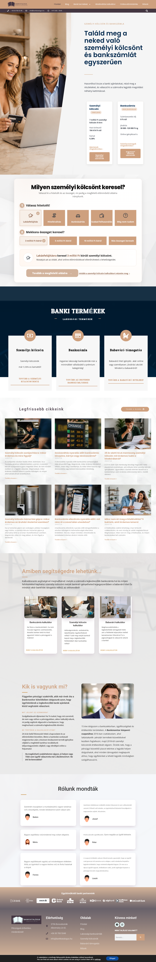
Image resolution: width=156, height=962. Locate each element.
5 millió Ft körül (63, 240)
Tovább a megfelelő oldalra (52, 273)
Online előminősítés (129, 4)
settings (98, 959)
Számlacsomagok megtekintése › (128, 145)
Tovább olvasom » (11, 478)
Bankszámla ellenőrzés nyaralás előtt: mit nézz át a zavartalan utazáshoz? (77, 520)
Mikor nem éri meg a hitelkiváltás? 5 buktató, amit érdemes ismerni (124, 520)
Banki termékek (81, 4)
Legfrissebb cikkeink (41, 409)
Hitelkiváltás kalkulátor (105, 4)
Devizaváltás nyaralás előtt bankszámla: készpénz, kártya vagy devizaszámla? (77, 454)
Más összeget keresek (122, 240)
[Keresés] (140, 937)
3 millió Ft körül (35, 240)
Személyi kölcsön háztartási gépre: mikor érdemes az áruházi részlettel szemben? (27, 520)
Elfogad (112, 958)
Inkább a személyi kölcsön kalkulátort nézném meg (104, 273)
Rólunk (145, 4)
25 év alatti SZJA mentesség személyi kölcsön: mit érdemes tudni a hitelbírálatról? (125, 455)
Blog (67, 4)
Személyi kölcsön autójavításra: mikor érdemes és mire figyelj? (25, 454)
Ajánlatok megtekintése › (96, 148)
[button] (147, 11)
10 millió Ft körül (93, 240)
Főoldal (57, 4)
